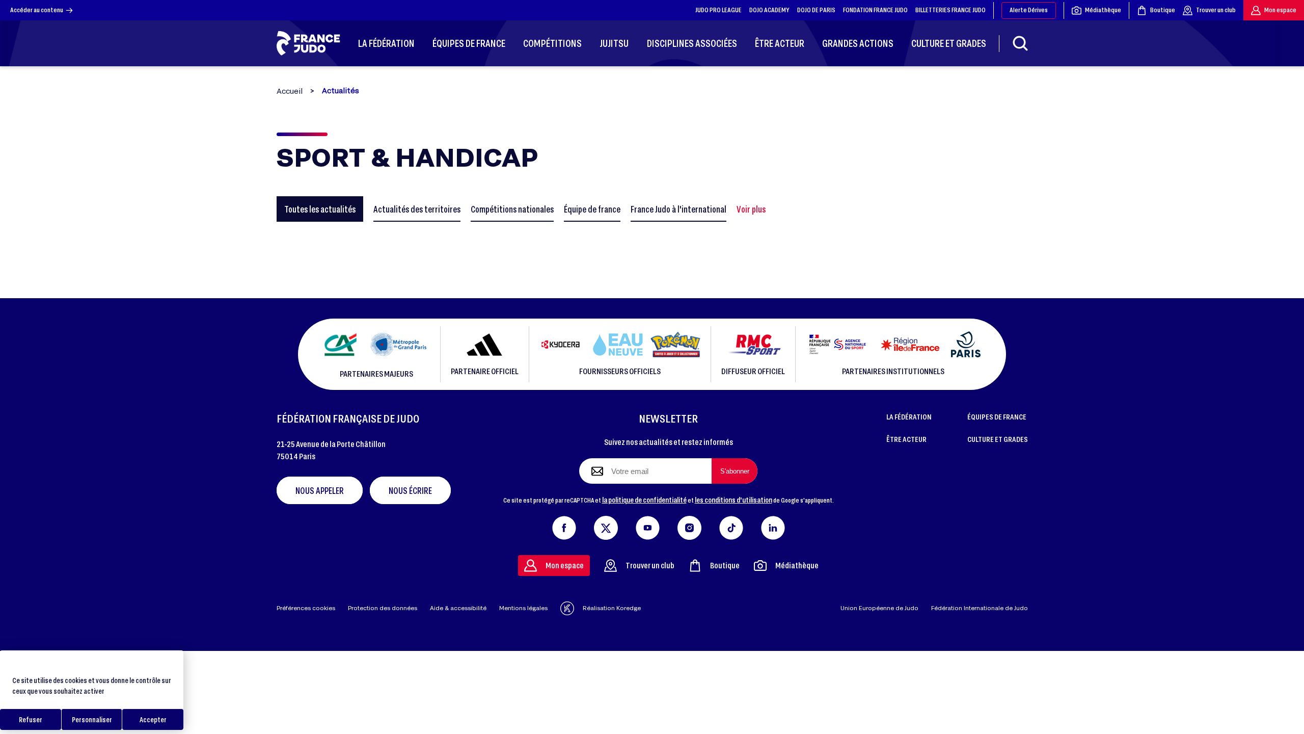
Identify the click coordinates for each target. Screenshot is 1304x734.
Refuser (30, 719)
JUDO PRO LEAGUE (718, 10)
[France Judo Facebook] (564, 525)
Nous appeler (319, 490)
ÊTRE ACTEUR (906, 438)
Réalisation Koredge (612, 608)
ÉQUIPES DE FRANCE (996, 416)
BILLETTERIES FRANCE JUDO (950, 10)
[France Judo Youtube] (648, 525)
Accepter (153, 719)
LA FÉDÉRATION (909, 416)
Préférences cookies (306, 608)
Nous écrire (410, 490)
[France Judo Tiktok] (731, 525)
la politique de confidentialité (644, 499)
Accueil (290, 91)
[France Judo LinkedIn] (773, 525)
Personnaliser (92, 719)
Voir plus (751, 209)
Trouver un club (1216, 10)
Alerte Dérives (1029, 10)
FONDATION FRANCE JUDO (875, 10)
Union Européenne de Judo (879, 608)
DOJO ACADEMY (769, 10)
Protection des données (382, 608)
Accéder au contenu (36, 10)
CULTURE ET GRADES (997, 438)
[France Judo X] (606, 525)
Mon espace (1280, 10)
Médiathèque (1103, 10)
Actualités (340, 90)
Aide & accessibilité (458, 608)
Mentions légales (523, 608)
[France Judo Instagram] (689, 525)
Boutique (1162, 10)
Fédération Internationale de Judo (979, 608)
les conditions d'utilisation (733, 499)
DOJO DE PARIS (816, 10)
